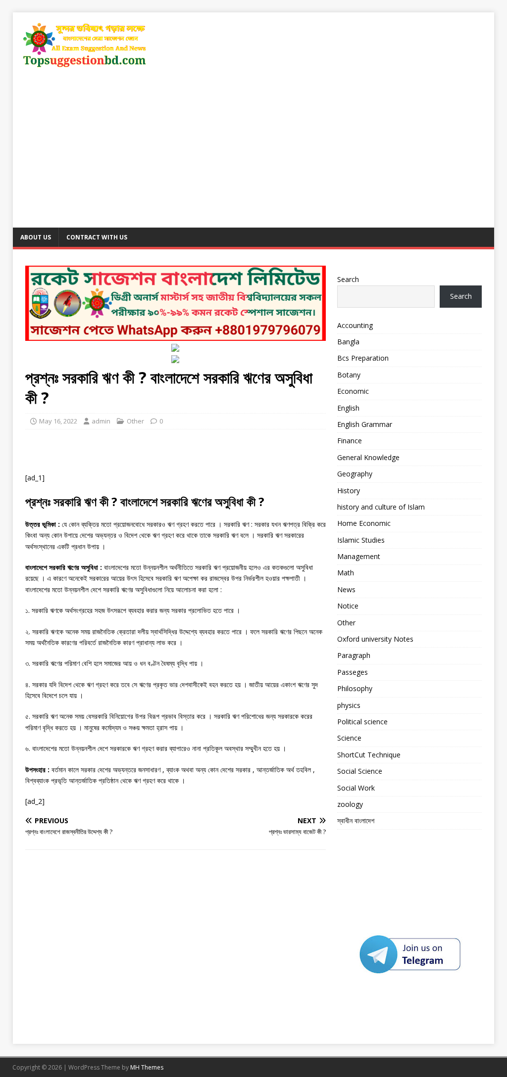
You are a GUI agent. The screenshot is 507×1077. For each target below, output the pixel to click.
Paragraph (353, 655)
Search (348, 279)
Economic (353, 391)
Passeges (352, 672)
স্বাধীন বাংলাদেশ (355, 820)
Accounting (355, 325)
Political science (362, 721)
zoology (350, 804)
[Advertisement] (254, 153)
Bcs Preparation (363, 358)
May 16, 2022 (58, 421)
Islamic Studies (361, 540)
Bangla (348, 341)
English (348, 408)
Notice (347, 605)
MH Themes (146, 1067)
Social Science (359, 771)
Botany (348, 374)
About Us (35, 237)
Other (135, 421)
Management (358, 556)
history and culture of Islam (381, 507)
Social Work (356, 788)
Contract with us (96, 237)
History (348, 490)
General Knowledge (368, 457)
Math (345, 572)
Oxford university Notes (375, 639)
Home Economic (364, 523)
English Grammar (364, 424)
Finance (349, 440)
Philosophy (354, 688)
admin (101, 421)
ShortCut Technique (369, 754)
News (346, 589)
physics (348, 705)
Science (349, 738)
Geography (354, 473)
